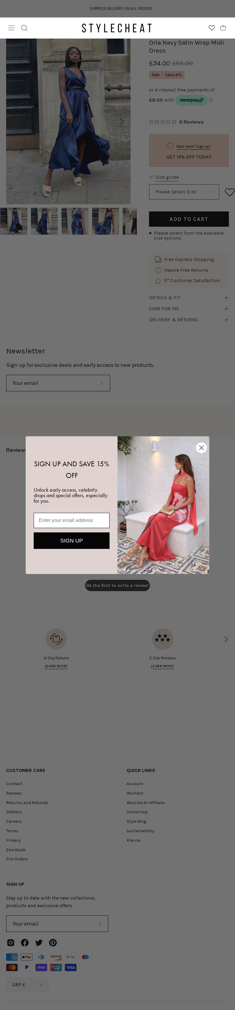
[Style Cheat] (117, 28)
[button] (24, 28)
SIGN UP (71, 541)
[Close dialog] (201, 447)
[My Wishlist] (211, 27)
